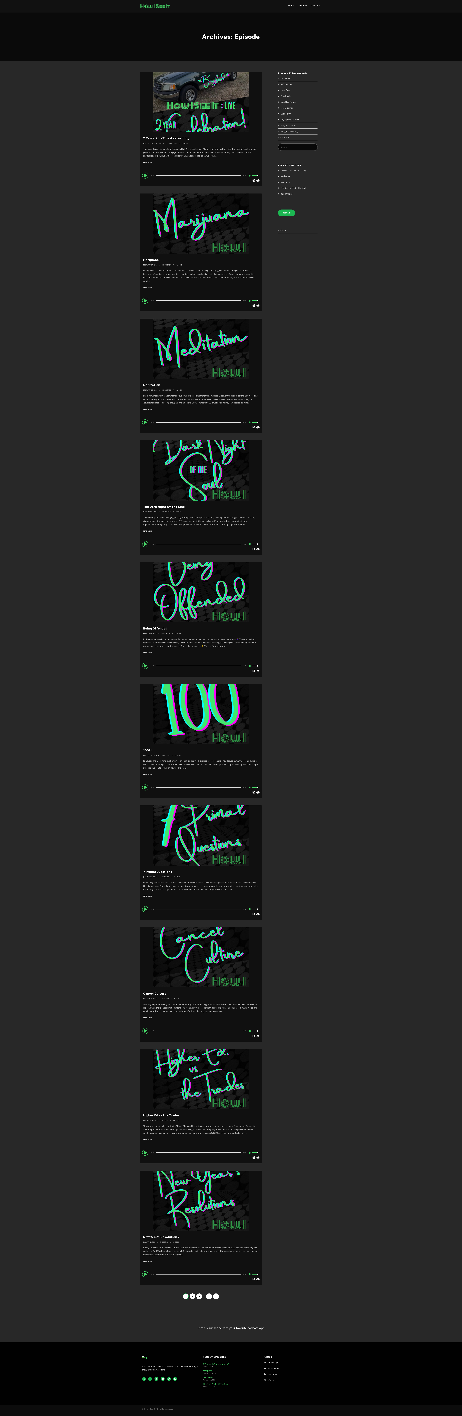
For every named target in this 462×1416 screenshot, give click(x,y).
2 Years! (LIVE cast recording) (166, 138)
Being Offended (155, 628)
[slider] (255, 177)
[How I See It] (155, 6)
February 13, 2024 (150, 512)
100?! (147, 750)
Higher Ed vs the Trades (161, 1115)
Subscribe (287, 213)
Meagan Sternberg (289, 131)
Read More (147, 162)
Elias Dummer (286, 108)
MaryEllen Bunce (288, 102)
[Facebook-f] (150, 1379)
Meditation (151, 385)
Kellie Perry (285, 113)
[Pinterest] (175, 1379)
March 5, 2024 (148, 143)
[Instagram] (144, 1379)
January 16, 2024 (150, 999)
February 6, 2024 (150, 634)
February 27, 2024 (150, 265)
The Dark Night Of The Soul (164, 506)
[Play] (145, 175)
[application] (200, 175)
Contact (315, 5)
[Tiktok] (169, 1379)
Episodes (303, 5)
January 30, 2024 (150, 755)
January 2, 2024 (149, 1242)
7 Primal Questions (157, 872)
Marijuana (151, 260)
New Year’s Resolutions (161, 1237)
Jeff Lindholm (286, 84)
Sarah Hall (285, 78)
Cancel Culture (154, 993)
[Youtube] (163, 1379)
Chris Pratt (285, 137)
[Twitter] (156, 1379)
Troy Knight (285, 96)
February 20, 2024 (150, 390)
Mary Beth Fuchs (288, 125)
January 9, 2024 (149, 1120)
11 (209, 1296)
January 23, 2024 (150, 877)
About (291, 5)
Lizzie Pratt (285, 90)
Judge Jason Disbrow (289, 119)
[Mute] (250, 176)
